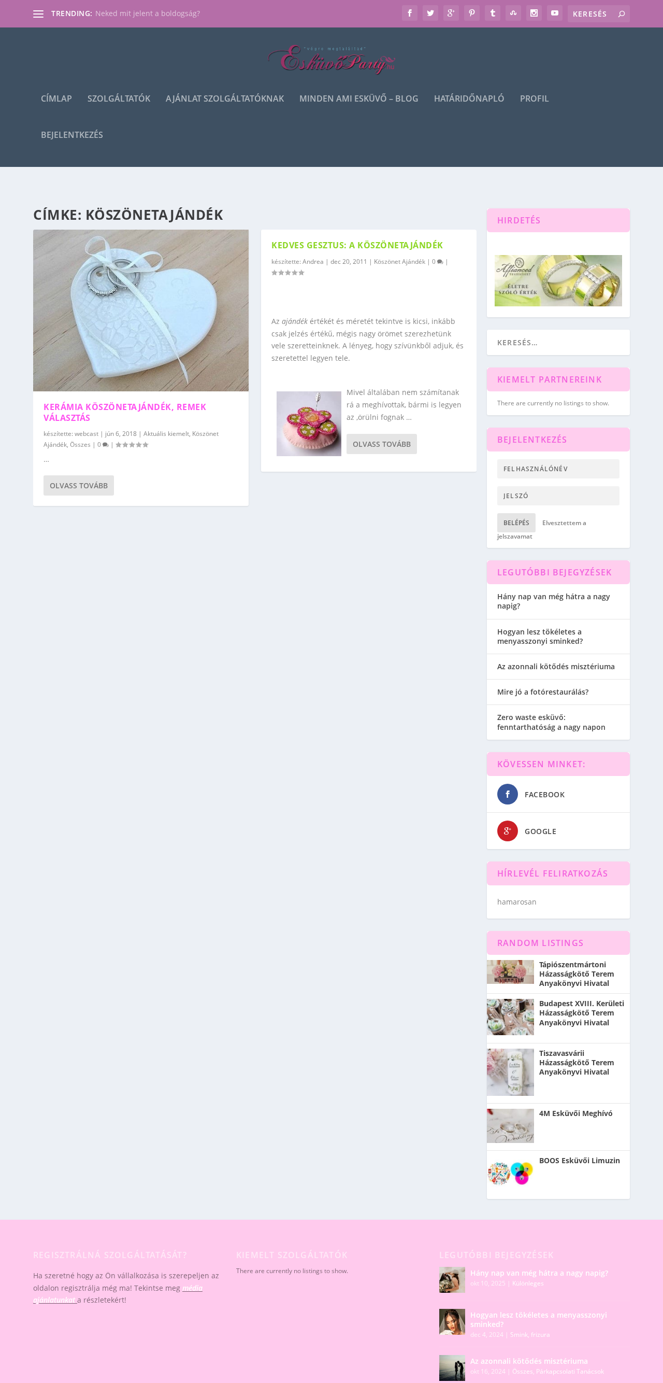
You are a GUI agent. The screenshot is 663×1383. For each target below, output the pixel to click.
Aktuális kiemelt (166, 433)
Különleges (528, 1283)
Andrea (313, 261)
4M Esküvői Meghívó (576, 1113)
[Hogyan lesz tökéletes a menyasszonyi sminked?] (452, 1322)
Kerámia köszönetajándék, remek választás (125, 412)
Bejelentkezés (72, 135)
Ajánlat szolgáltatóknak (225, 99)
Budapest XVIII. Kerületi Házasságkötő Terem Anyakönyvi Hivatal (581, 1013)
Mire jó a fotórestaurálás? (542, 692)
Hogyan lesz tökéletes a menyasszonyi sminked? (540, 636)
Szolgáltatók (119, 99)
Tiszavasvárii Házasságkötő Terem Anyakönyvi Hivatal (576, 1063)
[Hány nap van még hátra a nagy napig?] (452, 1280)
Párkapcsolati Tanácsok (570, 1371)
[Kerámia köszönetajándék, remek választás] (141, 310)
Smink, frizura (530, 1334)
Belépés (516, 522)
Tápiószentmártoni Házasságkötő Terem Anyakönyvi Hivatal (576, 974)
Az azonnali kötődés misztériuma (556, 666)
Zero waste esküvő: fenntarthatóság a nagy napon (551, 721)
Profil (534, 99)
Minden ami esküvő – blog (359, 99)
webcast (86, 433)
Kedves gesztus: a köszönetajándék (357, 245)
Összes (80, 444)
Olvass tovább (79, 485)
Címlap (56, 99)
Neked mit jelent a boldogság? (147, 13)
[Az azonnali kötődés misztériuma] (452, 1368)
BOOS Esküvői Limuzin (579, 1160)
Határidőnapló (469, 99)
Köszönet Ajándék (399, 261)
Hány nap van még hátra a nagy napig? (553, 601)
